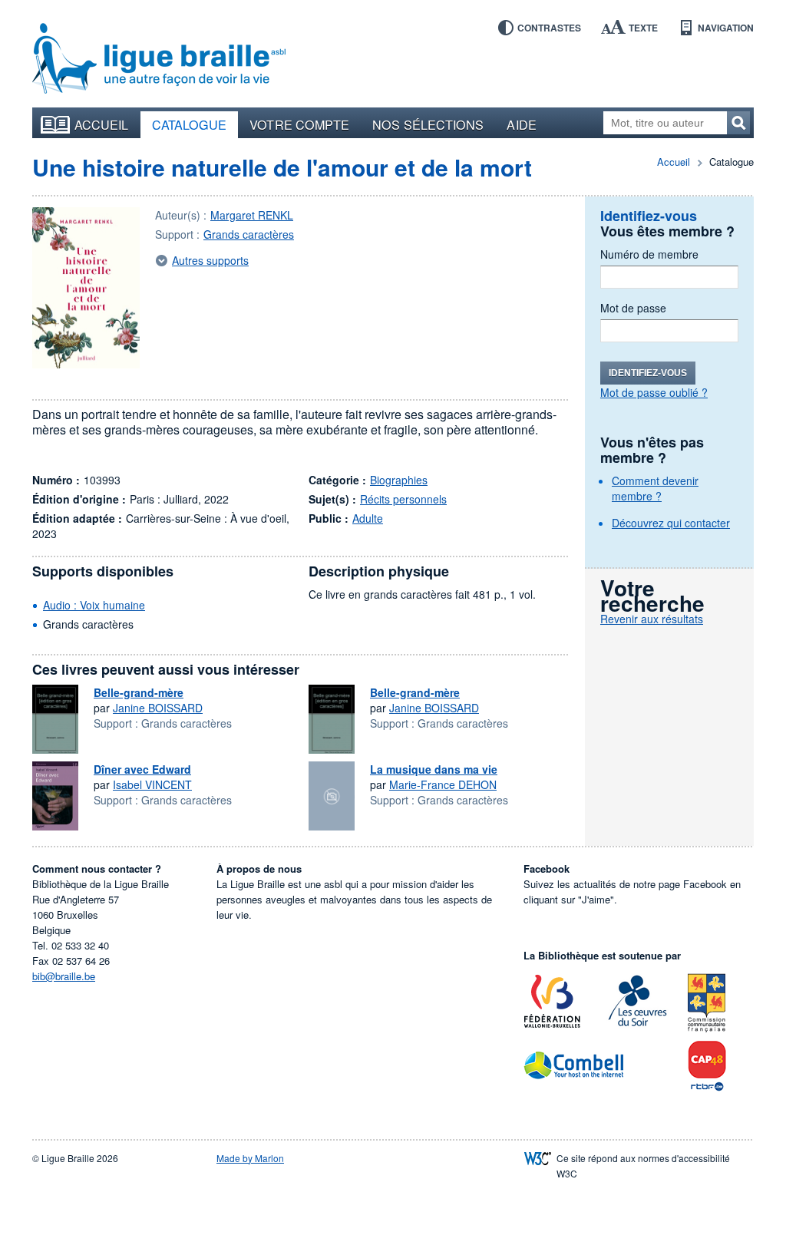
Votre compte (299, 124)
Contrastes (549, 28)
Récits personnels (403, 499)
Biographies (399, 479)
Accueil (101, 124)
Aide (521, 124)
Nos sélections (428, 124)
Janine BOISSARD (158, 707)
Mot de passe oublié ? (654, 392)
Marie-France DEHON (443, 784)
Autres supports (210, 260)
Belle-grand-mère (138, 692)
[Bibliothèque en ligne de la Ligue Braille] (159, 59)
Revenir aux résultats (651, 618)
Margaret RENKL (251, 215)
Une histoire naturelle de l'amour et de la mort (282, 166)
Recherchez (738, 122)
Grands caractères (248, 234)
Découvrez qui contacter (671, 522)
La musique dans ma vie (433, 769)
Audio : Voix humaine (94, 605)
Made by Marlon (250, 1157)
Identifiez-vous (648, 373)
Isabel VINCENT (152, 784)
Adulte (367, 518)
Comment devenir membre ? (655, 488)
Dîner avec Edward (142, 769)
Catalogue (189, 124)
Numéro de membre (649, 254)
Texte (643, 28)
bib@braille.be (63, 976)
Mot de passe (633, 307)
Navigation (726, 28)
